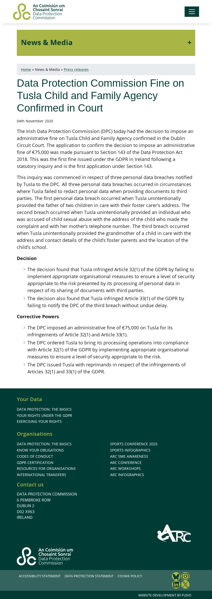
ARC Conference (126, 462)
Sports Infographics (130, 450)
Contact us (30, 484)
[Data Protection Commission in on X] (185, 585)
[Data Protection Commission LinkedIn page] (176, 585)
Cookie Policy (130, 576)
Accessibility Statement (39, 576)
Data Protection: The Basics (44, 409)
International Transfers (41, 474)
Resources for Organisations (46, 468)
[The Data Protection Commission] (39, 11)
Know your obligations (40, 450)
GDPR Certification (35, 462)
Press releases (76, 69)
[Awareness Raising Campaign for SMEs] (174, 533)
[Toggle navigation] (192, 11)
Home (26, 69)
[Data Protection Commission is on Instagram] (185, 576)
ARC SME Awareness (129, 456)
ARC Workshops (125, 468)
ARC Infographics (127, 474)
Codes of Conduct (35, 456)
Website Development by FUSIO (164, 595)
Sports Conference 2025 (133, 443)
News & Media (47, 42)
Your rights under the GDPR (44, 415)
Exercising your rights (39, 421)
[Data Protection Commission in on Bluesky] (176, 576)
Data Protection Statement (89, 576)
